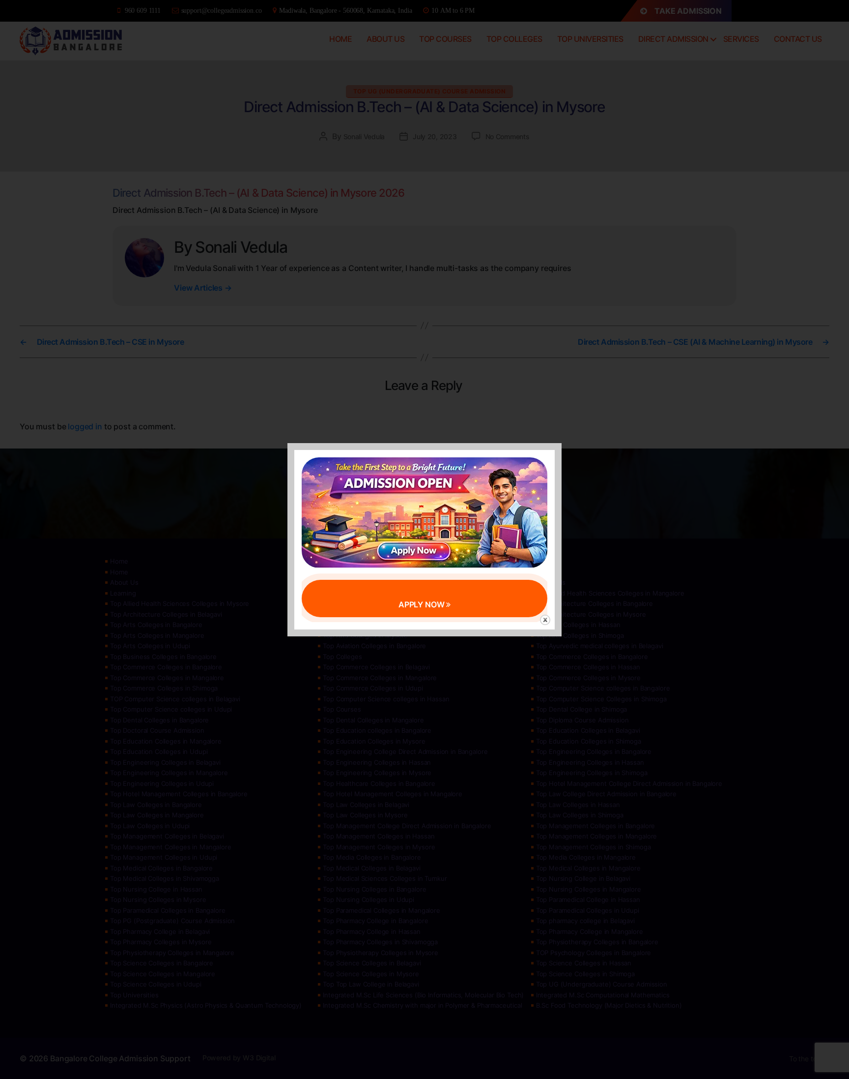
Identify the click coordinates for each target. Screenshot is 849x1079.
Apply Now (422, 604)
